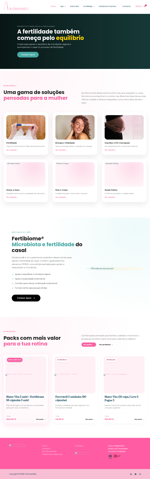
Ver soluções (12, 150)
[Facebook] (135, 474)
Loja (61, 6)
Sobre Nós (74, 6)
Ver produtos (106, 345)
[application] (64, 6)
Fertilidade (87, 6)
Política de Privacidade (118, 448)
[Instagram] (140, 474)
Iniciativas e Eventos (107, 6)
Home (53, 6)
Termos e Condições (117, 451)
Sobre (44, 446)
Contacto (126, 6)
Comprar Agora (28, 55)
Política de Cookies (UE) (52, 454)
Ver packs (88, 345)
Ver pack (40, 419)
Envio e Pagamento (116, 446)
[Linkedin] (131, 474)
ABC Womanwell (49, 451)
